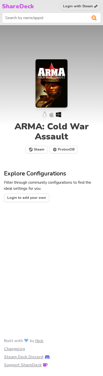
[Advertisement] (51, 262)
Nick (39, 341)
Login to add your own (26, 197)
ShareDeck (18, 6)
